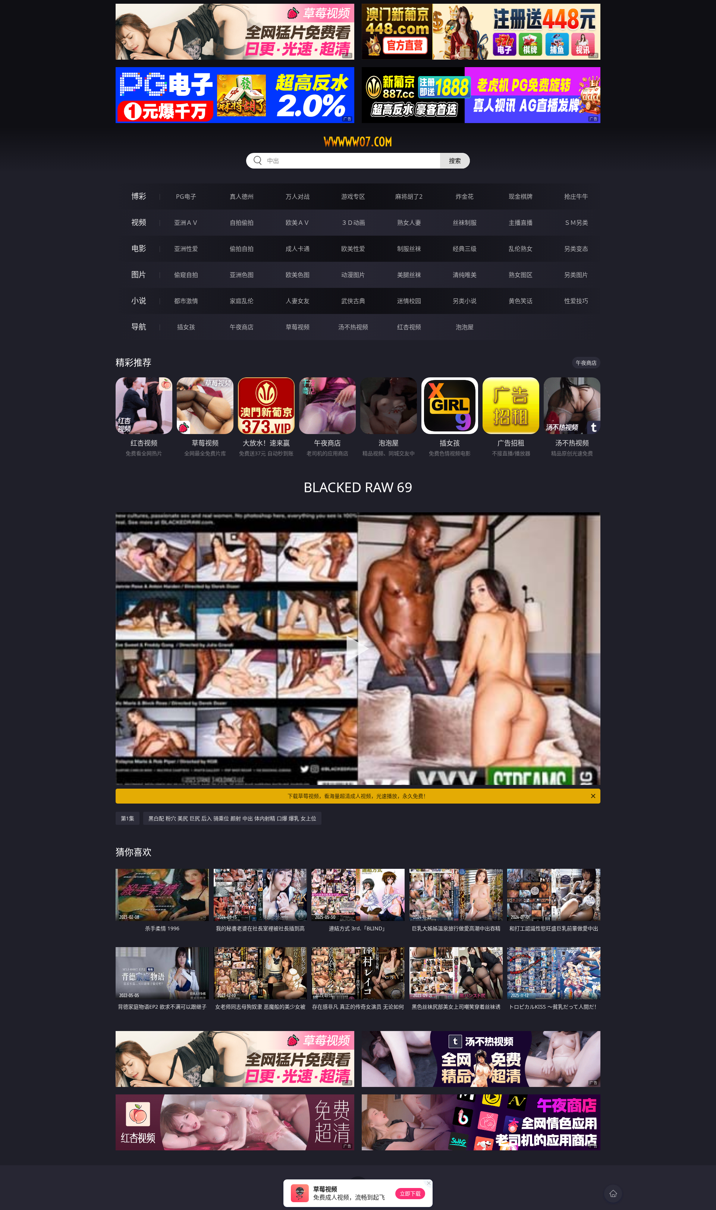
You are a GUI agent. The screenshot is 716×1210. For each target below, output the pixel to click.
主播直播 (521, 223)
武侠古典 (353, 301)
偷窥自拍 (186, 275)
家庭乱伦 (242, 301)
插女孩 (186, 327)
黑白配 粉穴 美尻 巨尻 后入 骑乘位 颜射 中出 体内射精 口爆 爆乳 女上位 (232, 818)
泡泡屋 (465, 327)
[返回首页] (613, 1194)
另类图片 (576, 275)
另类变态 (576, 249)
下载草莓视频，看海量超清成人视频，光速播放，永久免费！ (358, 795)
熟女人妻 (409, 223)
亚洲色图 (242, 275)
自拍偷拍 (242, 223)
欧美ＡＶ (298, 223)
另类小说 (465, 301)
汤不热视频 (353, 327)
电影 (138, 248)
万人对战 (298, 196)
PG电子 (186, 196)
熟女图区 (521, 275)
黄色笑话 (521, 301)
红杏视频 (409, 327)
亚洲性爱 (186, 249)
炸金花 (465, 196)
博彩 (138, 196)
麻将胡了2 (409, 196)
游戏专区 (353, 196)
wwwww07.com (358, 141)
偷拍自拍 (242, 249)
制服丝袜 (409, 249)
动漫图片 (353, 275)
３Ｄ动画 (353, 223)
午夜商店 (242, 327)
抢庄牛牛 (576, 196)
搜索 (455, 161)
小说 (138, 301)
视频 (138, 222)
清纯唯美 (465, 275)
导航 (138, 327)
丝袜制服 (465, 223)
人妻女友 (298, 301)
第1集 (127, 818)
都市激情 (186, 301)
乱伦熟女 (521, 249)
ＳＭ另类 (576, 223)
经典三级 (465, 249)
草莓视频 (298, 327)
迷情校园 (409, 301)
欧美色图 (298, 275)
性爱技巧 (576, 301)
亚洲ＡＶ (186, 223)
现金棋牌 (521, 196)
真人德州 (242, 196)
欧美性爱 (353, 249)
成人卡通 (298, 249)
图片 (138, 275)
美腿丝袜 (409, 275)
